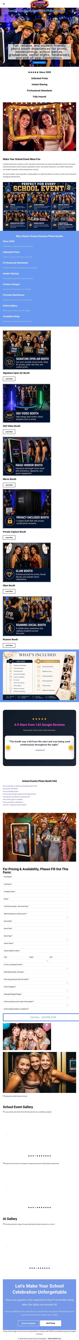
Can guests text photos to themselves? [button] (16, 797)
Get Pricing (50, 1323)
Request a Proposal (39, 62)
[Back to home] (39, 4)
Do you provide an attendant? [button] (13, 802)
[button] (4, 4)
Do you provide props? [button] (10, 791)
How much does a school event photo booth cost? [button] (20, 786)
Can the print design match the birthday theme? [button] (19, 794)
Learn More (9, 379)
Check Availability (28, 1323)
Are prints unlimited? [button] (10, 789)
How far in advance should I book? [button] (14, 805)
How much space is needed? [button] (12, 799)
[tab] (28, 1155)
